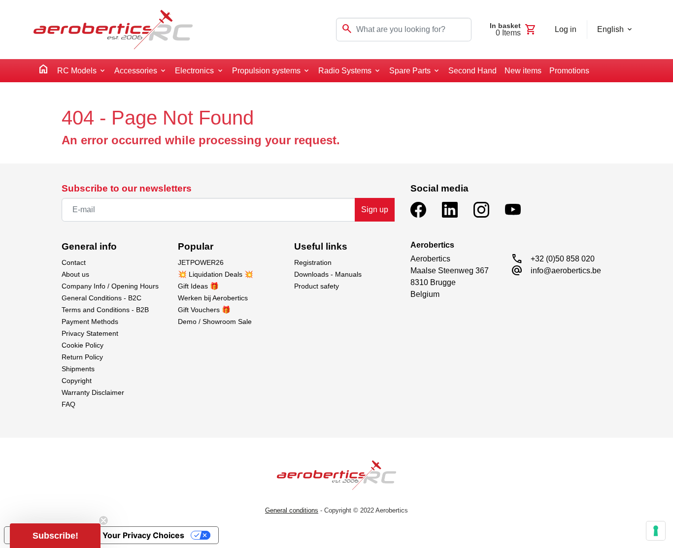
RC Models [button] (77, 70)
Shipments (78, 369)
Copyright (77, 381)
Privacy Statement (90, 333)
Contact (74, 262)
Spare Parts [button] (410, 70)
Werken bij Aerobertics (213, 298)
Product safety (316, 286)
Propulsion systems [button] (266, 70)
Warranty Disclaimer (93, 392)
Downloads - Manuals (328, 274)
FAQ (68, 404)
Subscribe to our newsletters (127, 188)
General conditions (291, 510)
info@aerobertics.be (566, 270)
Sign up (374, 209)
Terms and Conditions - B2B (105, 310)
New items (523, 70)
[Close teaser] (103, 520)
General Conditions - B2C (101, 298)
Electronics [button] (194, 70)
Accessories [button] (135, 70)
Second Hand (472, 70)
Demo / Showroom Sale (215, 321)
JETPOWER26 (201, 262)
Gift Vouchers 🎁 (204, 310)
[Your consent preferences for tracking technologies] (655, 530)
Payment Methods (90, 321)
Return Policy (82, 357)
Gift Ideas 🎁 (198, 286)
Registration (313, 262)
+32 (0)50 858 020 (563, 259)
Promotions (569, 70)
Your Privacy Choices (143, 535)
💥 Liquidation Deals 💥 (215, 274)
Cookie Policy (82, 345)
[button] (55, 535)
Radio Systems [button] (344, 70)
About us (75, 274)
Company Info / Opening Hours (110, 286)
